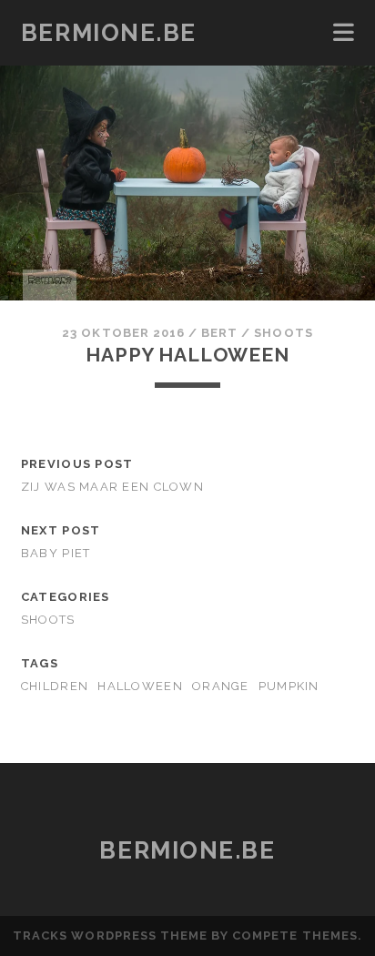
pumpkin (288, 686)
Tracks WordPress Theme (110, 935)
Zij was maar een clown (112, 486)
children (54, 686)
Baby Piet (56, 553)
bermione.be (109, 32)
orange (220, 686)
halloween (140, 686)
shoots (283, 333)
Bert (219, 333)
